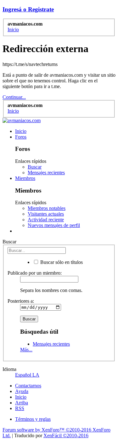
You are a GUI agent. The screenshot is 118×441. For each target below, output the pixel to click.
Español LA (27, 375)
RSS (19, 408)
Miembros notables (46, 208)
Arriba (21, 402)
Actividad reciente (46, 219)
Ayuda (21, 391)
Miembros (25, 178)
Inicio (20, 131)
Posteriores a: (21, 301)
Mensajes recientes (46, 172)
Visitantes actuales (46, 214)
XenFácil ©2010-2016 (65, 435)
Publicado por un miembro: (35, 273)
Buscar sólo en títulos (61, 262)
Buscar (35, 167)
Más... (26, 349)
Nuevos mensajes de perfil (54, 225)
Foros (20, 137)
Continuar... (14, 97)
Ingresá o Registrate (28, 9)
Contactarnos (28, 385)
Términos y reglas (33, 419)
